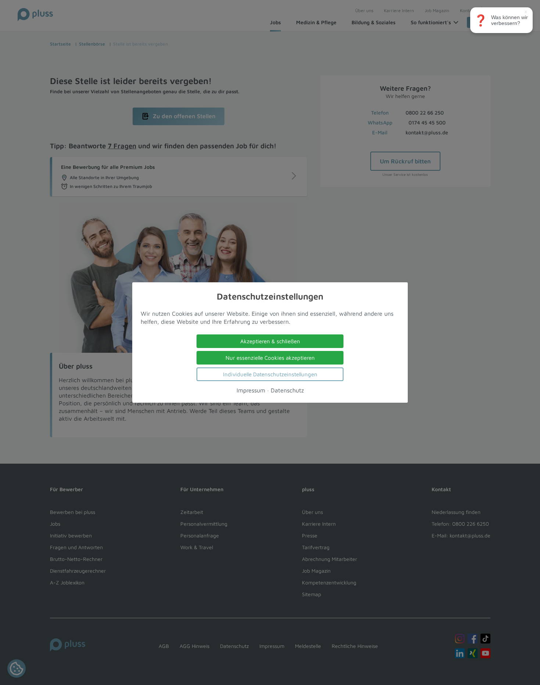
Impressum (251, 390)
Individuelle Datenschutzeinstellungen (270, 374)
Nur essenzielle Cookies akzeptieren (270, 358)
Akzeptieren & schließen (270, 341)
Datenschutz (287, 390)
